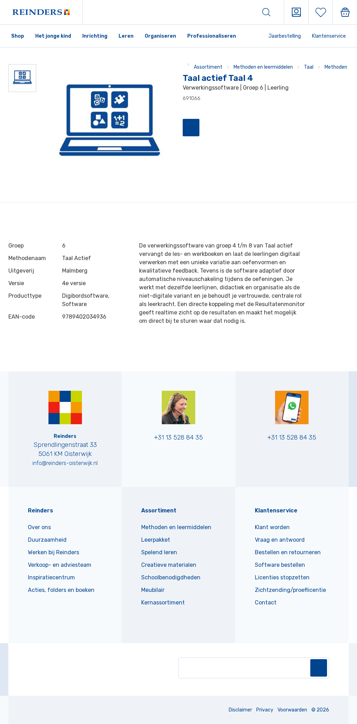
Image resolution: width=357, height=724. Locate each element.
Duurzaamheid (47, 539)
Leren (126, 36)
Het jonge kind (53, 36)
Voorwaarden (292, 710)
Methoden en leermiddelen (263, 67)
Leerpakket (155, 539)
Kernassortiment (163, 602)
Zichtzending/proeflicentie (290, 590)
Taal (308, 67)
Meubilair (153, 590)
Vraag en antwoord (280, 539)
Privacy (264, 710)
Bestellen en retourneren (288, 552)
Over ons (39, 527)
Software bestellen (280, 565)
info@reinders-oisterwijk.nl (65, 463)
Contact (265, 602)
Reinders (40, 510)
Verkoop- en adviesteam (59, 565)
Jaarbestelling (284, 36)
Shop (17, 36)
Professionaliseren (211, 36)
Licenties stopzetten (282, 577)
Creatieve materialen (168, 565)
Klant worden (272, 527)
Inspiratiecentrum (51, 577)
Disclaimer (240, 710)
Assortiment (208, 67)
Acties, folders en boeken (61, 590)
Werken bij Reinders (53, 552)
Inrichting (94, 36)
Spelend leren (159, 552)
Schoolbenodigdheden (170, 577)
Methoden (336, 67)
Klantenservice (329, 36)
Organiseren (160, 36)
